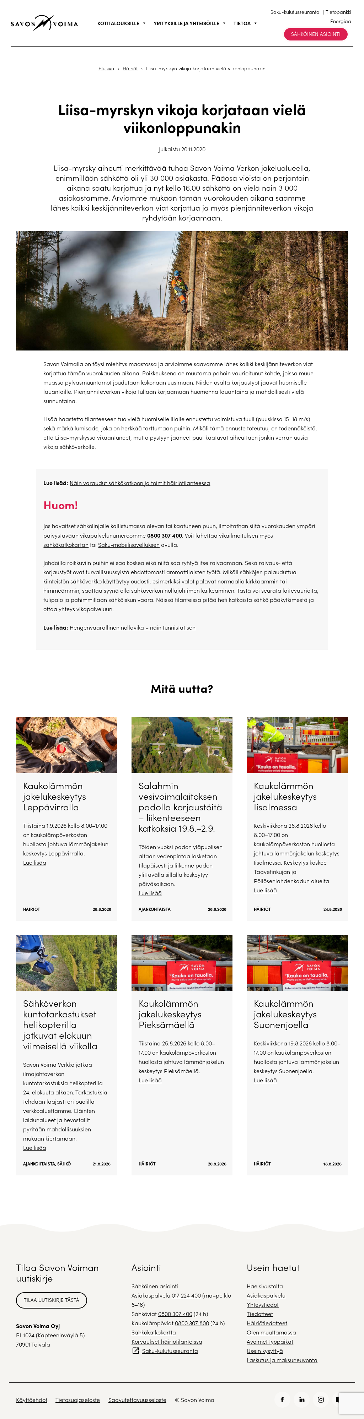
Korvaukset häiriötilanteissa (167, 1341)
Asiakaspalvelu (266, 1295)
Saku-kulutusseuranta (295, 12)
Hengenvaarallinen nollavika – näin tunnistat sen (133, 627)
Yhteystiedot (263, 1304)
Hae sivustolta (265, 1286)
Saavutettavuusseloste (137, 1399)
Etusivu (106, 68)
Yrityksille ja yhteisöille (186, 23)
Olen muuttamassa (271, 1332)
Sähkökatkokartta (154, 1332)
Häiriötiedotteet (267, 1323)
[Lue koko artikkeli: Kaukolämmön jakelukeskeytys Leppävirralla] (66, 819)
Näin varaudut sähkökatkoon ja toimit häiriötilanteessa (140, 482)
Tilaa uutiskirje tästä (51, 1299)
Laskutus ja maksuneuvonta (282, 1360)
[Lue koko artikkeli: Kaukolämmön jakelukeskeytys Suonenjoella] (297, 1055)
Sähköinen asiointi (316, 34)
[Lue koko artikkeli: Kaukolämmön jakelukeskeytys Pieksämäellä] (182, 1055)
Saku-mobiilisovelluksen (129, 544)
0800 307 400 (164, 535)
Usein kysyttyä (265, 1350)
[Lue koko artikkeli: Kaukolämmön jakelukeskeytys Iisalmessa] (297, 819)
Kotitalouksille (118, 23)
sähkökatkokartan (66, 544)
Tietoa (242, 23)
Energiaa (340, 21)
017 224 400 (186, 1295)
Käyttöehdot (31, 1399)
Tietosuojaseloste (77, 1399)
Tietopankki (338, 12)
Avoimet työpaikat (270, 1341)
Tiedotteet (260, 1313)
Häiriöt (130, 68)
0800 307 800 (192, 1323)
